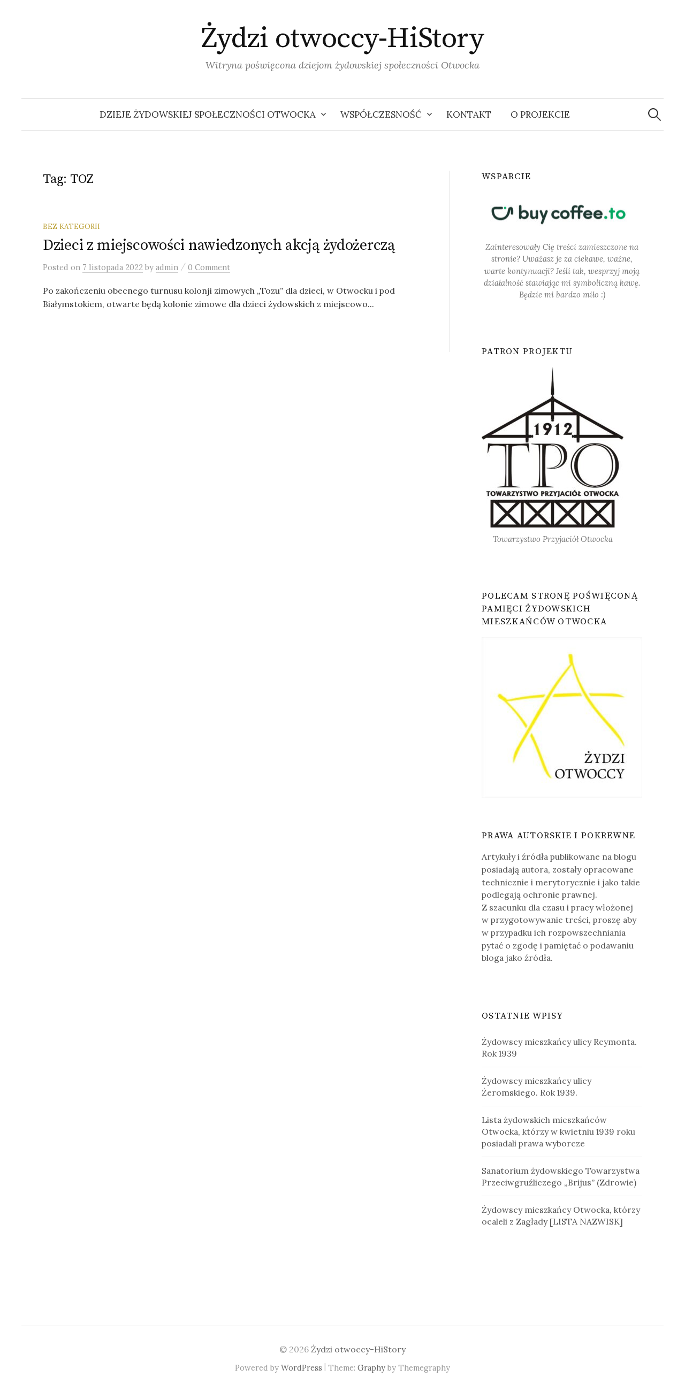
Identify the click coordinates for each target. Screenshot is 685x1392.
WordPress (301, 1368)
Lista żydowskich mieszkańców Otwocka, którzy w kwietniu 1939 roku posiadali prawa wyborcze (558, 1131)
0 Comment (209, 267)
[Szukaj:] (654, 114)
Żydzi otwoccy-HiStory (342, 38)
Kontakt (468, 114)
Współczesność (381, 114)
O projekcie (540, 114)
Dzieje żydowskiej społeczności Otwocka (208, 114)
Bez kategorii (71, 226)
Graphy (371, 1368)
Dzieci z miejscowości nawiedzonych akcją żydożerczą (219, 245)
